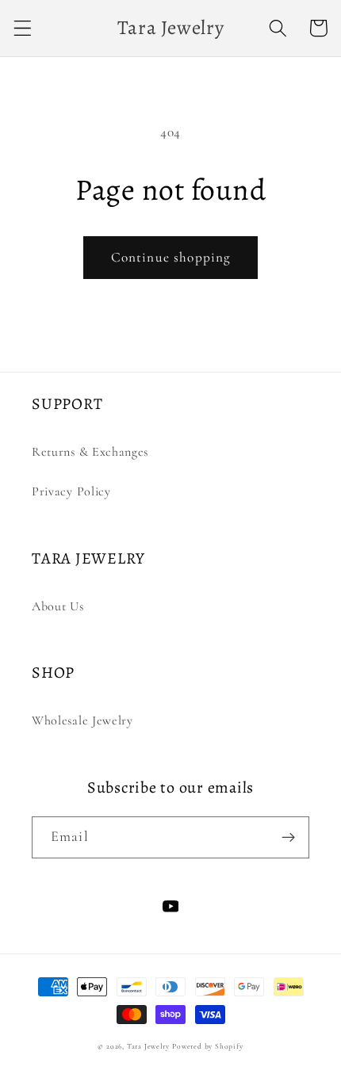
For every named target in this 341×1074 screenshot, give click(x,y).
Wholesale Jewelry (82, 720)
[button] (22, 28)
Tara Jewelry (148, 1046)
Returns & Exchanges (90, 452)
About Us (58, 606)
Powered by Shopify (207, 1046)
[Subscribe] (288, 837)
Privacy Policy (71, 491)
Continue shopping (171, 257)
